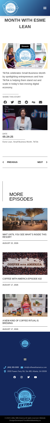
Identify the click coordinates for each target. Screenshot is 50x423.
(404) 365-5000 (13, 367)
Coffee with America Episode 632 (22, 279)
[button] (44, 8)
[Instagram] (21, 377)
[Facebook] (14, 377)
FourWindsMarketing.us (32, 420)
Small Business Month (22, 142)
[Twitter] (28, 377)
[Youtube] (35, 377)
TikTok (35, 142)
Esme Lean (7, 142)
